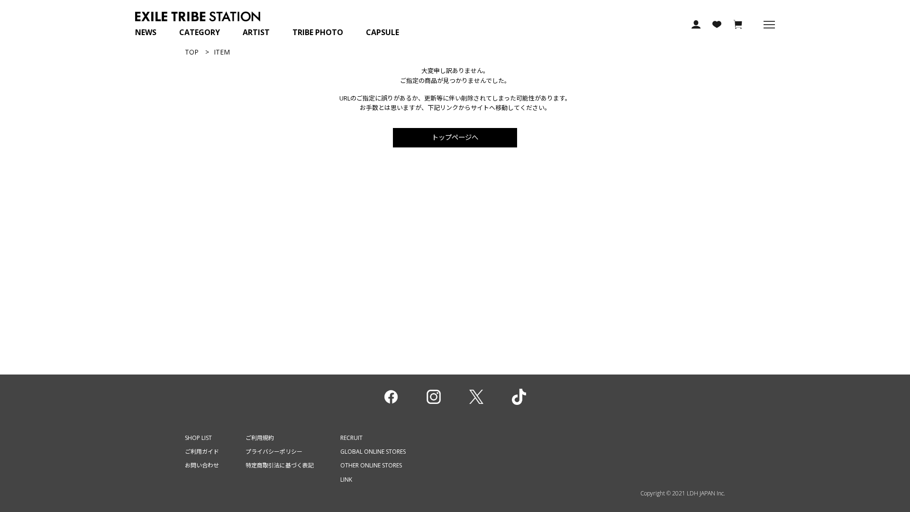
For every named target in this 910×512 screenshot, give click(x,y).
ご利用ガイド (202, 452)
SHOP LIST (198, 438)
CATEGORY (199, 32)
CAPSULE (382, 32)
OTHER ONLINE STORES (371, 465)
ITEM (222, 51)
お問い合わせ (202, 465)
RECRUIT (351, 438)
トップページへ (455, 137)
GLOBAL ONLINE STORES (373, 452)
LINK (346, 479)
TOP (192, 51)
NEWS (145, 32)
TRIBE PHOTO (317, 32)
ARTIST (256, 32)
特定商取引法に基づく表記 (280, 465)
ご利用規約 (260, 438)
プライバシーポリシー (274, 452)
